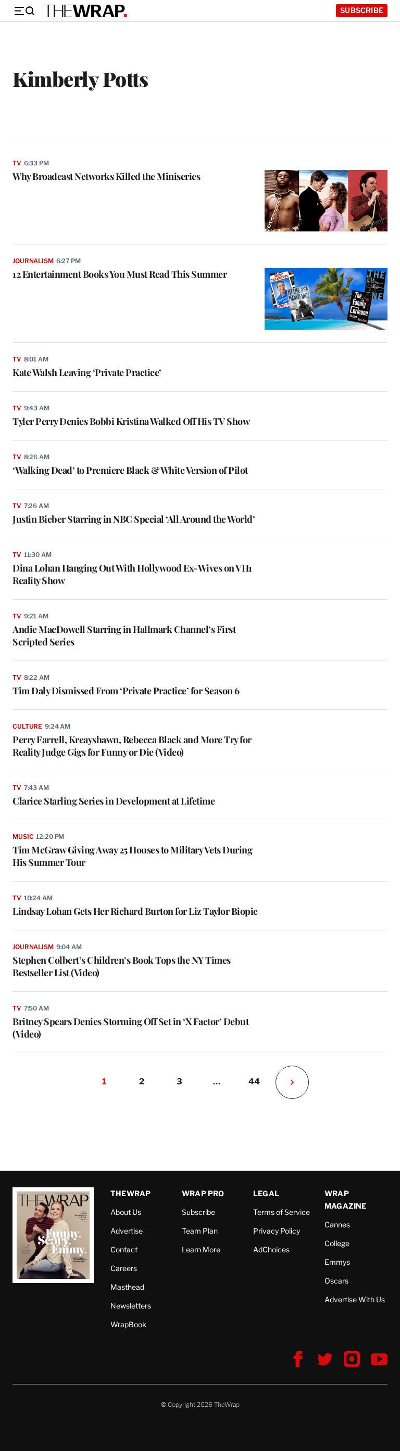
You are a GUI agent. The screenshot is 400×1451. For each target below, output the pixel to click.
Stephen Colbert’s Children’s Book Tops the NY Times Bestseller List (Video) (121, 966)
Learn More (201, 1249)
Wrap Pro (203, 1193)
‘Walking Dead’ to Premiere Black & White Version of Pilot (130, 470)
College (336, 1243)
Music (22, 836)
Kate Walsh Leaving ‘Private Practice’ (86, 372)
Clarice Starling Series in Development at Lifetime (113, 801)
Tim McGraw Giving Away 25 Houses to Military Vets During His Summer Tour (132, 856)
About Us (125, 1212)
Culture (27, 726)
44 (254, 1081)
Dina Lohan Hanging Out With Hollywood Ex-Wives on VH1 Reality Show (132, 574)
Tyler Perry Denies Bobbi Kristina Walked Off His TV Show (130, 421)
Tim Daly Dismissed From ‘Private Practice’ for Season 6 (126, 690)
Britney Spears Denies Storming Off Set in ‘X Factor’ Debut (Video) (130, 1027)
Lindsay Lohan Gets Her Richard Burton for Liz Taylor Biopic (135, 911)
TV (16, 163)
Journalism (33, 261)
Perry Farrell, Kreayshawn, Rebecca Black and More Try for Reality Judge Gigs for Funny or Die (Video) (132, 745)
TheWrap (130, 1193)
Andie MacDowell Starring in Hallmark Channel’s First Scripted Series (123, 635)
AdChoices (271, 1249)
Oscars (336, 1280)
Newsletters (130, 1305)
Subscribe (361, 10)
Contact (124, 1249)
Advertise (126, 1230)
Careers (123, 1268)
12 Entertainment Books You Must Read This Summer (119, 274)
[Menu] (23, 11)
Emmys (337, 1262)
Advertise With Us (354, 1299)
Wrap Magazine (345, 1199)
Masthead (127, 1286)
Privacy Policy (276, 1230)
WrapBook (128, 1324)
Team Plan (200, 1230)
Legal (266, 1193)
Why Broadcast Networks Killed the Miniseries (106, 176)
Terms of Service (281, 1212)
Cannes (337, 1224)
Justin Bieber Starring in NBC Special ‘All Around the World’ (133, 519)
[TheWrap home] (85, 11)
